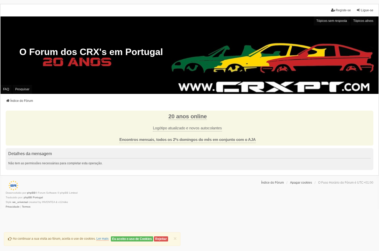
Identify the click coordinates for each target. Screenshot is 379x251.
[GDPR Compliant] (12, 185)
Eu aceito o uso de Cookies (132, 239)
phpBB (31, 192)
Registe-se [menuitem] (343, 10)
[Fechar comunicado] (369, 114)
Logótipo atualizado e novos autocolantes (187, 128)
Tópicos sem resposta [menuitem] (331, 21)
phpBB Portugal (33, 197)
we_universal (20, 202)
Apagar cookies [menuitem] (301, 182)
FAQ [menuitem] (6, 89)
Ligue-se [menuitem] (367, 10)
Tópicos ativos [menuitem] (363, 21)
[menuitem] (13, 206)
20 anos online (187, 116)
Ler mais (102, 238)
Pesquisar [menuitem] (22, 89)
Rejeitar (161, 239)
